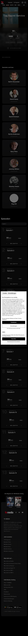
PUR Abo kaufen (13, 338)
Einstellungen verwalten (13, 326)
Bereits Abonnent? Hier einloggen (13, 341)
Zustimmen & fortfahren (13, 322)
